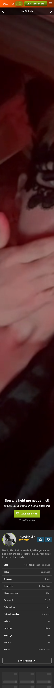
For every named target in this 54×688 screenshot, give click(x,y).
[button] (40, 539)
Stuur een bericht (29, 513)
